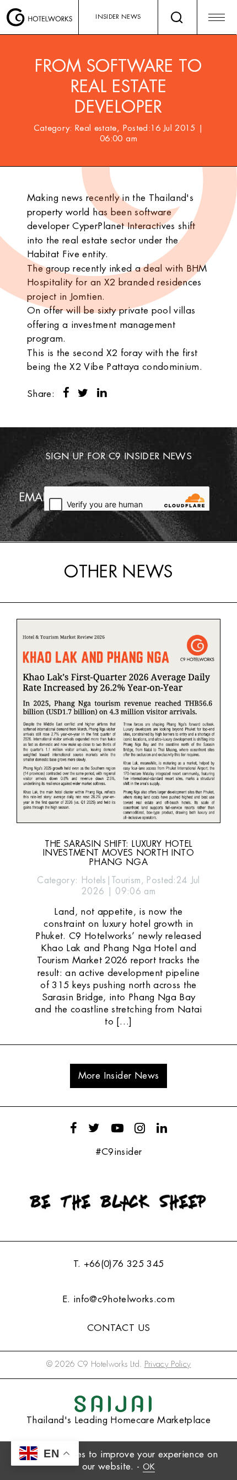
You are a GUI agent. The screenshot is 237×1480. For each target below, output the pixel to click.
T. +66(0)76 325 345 (118, 1264)
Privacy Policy (167, 1364)
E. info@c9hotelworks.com (118, 1299)
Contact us (118, 1328)
